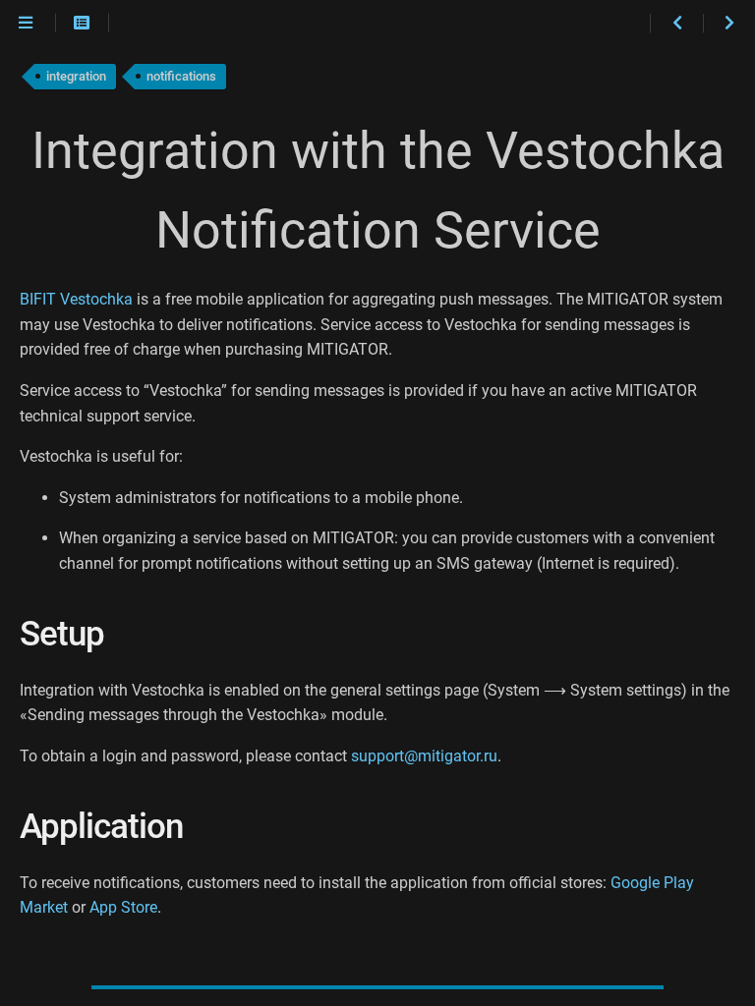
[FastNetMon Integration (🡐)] (676, 23)
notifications (181, 76)
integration (76, 76)
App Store (123, 907)
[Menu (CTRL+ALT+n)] (25, 23)
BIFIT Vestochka (76, 299)
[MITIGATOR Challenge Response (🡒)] (729, 23)
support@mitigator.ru (424, 756)
